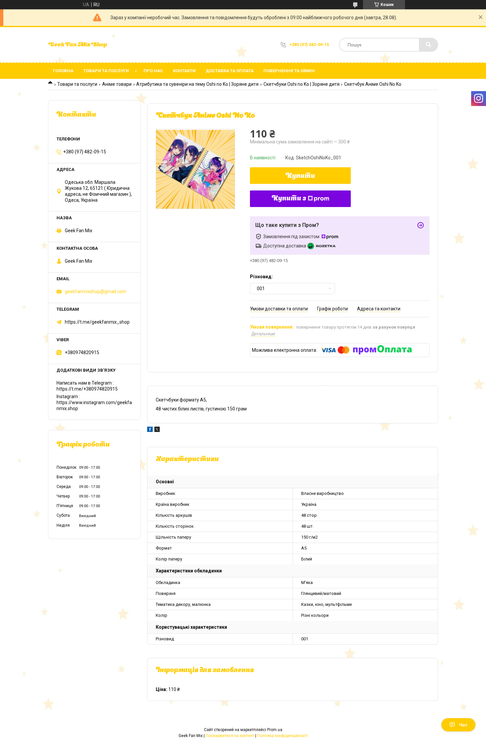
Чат (463, 724)
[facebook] (150, 430)
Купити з (289, 198)
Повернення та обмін (289, 70)
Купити (300, 176)
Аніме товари (117, 84)
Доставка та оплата (230, 70)
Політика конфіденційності (282, 735)
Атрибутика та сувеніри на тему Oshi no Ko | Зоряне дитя (197, 84)
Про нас (153, 70)
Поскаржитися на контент (230, 735)
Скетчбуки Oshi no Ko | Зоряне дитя (301, 84)
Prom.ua (274, 729)
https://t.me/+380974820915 (87, 389)
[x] (157, 430)
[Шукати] (428, 45)
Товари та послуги (106, 70)
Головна (63, 70)
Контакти (184, 70)
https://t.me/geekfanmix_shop (97, 322)
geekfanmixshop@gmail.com (95, 291)
